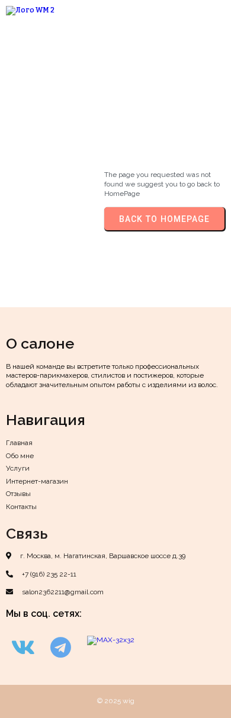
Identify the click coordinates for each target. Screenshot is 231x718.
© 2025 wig (115, 701)
